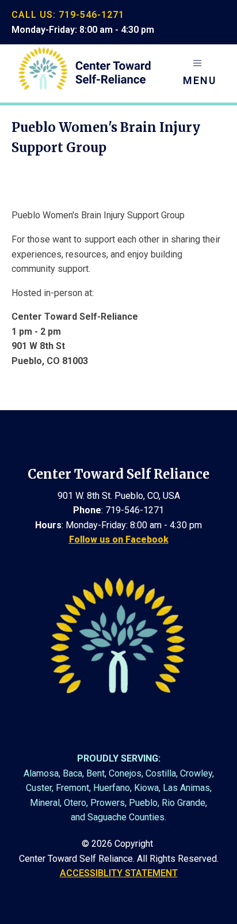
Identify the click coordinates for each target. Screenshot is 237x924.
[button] (199, 73)
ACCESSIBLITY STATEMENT (119, 873)
